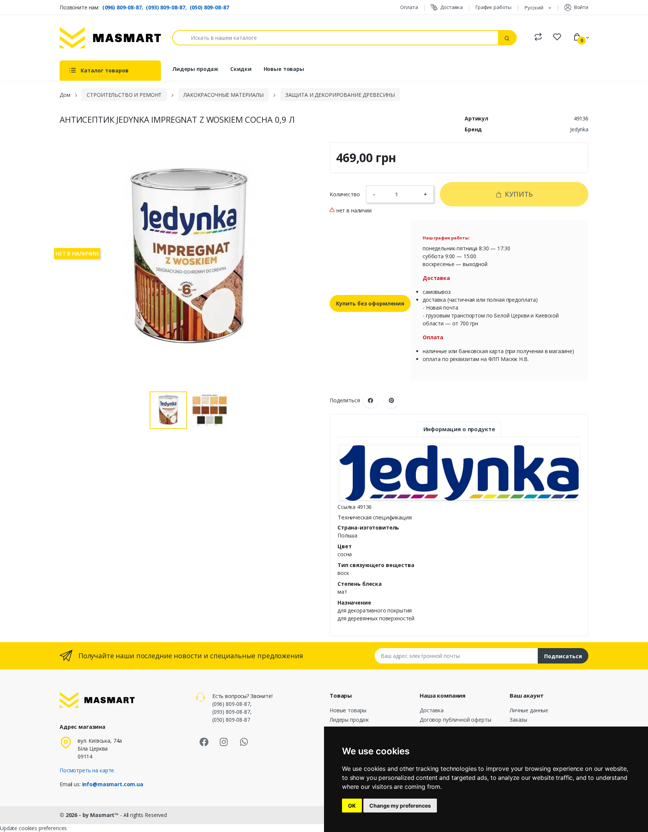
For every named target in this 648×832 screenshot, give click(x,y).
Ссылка (347, 506)
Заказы (518, 719)
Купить (518, 194)
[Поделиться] (370, 400)
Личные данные (529, 710)
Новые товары (284, 68)
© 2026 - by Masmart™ (90, 814)
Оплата (409, 7)
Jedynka (579, 129)
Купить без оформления (370, 303)
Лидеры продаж (195, 68)
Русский (534, 7)
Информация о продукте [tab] (459, 429)
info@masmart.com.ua (112, 784)
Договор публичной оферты (455, 719)
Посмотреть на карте (87, 770)
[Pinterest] (391, 400)
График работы (494, 7)
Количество (345, 194)
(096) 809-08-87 (122, 7)
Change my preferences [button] (400, 805)
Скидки (241, 68)
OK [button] (352, 805)
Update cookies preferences (33, 828)
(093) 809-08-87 (165, 7)
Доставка (451, 7)
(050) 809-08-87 (209, 7)
